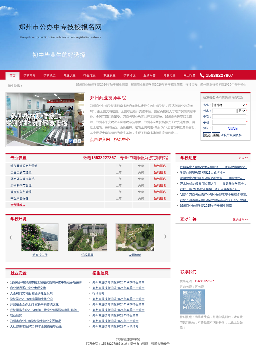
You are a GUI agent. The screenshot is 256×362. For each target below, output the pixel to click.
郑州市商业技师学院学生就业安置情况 (35, 321)
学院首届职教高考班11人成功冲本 (203, 172)
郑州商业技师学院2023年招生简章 (115, 315)
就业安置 (110, 75)
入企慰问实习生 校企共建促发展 (31, 293)
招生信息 (90, 75)
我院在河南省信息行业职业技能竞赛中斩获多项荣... (214, 194)
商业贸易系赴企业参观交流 (28, 288)
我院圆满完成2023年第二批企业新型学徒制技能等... (44, 310)
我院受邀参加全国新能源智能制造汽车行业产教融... (214, 200)
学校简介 (30, 75)
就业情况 (16, 315)
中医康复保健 (19, 198)
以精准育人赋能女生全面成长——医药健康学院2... (213, 167)
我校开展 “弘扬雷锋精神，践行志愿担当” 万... (210, 189)
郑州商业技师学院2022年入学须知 (115, 326)
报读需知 (184, 84)
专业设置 (70, 75)
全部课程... (17, 205)
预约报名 (160, 166)
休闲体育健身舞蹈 (22, 179)
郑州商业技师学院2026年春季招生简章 (149, 84)
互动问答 (150, 75)
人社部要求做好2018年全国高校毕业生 (36, 326)
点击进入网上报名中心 (110, 139)
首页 (13, 75)
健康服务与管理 (21, 192)
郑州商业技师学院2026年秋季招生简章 (94, 84)
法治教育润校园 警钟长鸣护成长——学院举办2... (212, 178)
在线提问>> (240, 219)
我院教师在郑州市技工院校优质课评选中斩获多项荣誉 (46, 282)
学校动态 (50, 75)
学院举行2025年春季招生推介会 (31, 299)
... (178, 133)
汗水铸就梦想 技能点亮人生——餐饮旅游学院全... (213, 183)
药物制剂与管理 (21, 185)
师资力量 (170, 75)
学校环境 (130, 75)
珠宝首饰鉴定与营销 (24, 166)
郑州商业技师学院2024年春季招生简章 (118, 310)
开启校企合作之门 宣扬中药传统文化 (34, 304)
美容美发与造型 (21, 172)
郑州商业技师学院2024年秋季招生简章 (118, 304)
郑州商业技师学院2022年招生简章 (115, 321)
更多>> (243, 158)
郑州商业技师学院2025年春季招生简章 (219, 84)
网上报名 (190, 75)
